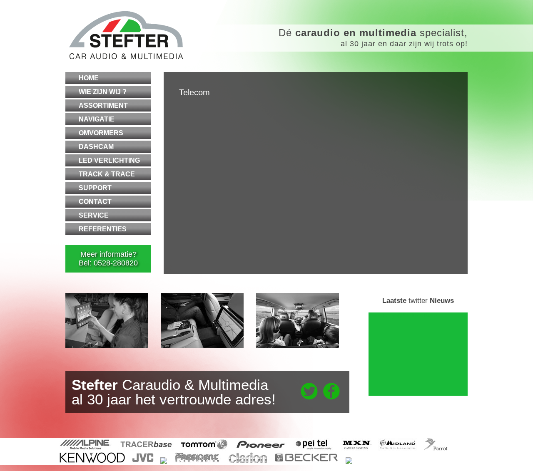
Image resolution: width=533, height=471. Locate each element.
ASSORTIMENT (103, 105)
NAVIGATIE (97, 119)
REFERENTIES (103, 229)
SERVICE (94, 215)
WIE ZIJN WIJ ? (103, 91)
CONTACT (95, 201)
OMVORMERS (101, 132)
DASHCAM (96, 146)
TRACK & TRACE (107, 174)
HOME (89, 78)
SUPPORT (95, 187)
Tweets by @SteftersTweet (404, 315)
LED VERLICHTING (109, 160)
